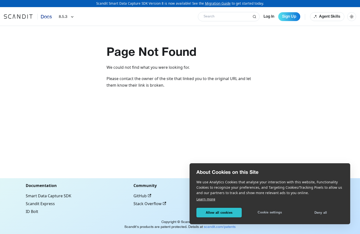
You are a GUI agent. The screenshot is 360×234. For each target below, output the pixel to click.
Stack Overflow (147, 203)
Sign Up (289, 16)
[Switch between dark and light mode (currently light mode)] (352, 16)
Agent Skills (329, 16)
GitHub (140, 196)
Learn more (205, 199)
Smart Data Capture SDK (48, 196)
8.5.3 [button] (63, 16)
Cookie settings (270, 212)
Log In (269, 16)
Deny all (320, 212)
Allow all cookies (219, 212)
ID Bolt (32, 211)
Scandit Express (40, 203)
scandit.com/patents (220, 227)
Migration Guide (218, 3)
